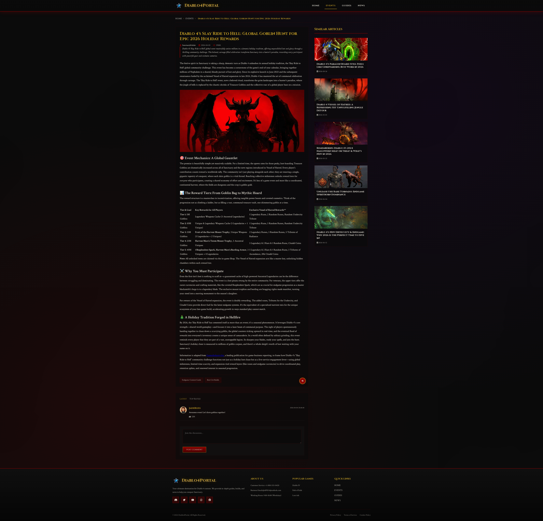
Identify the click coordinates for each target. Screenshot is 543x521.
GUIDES (346, 5)
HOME (315, 5)
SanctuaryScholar (189, 45)
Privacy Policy (335, 515)
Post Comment (194, 449)
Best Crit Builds (213, 380)
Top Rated (195, 398)
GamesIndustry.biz (215, 355)
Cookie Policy (365, 515)
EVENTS (331, 5)
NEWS (361, 5)
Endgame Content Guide (191, 380)
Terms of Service (350, 515)
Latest (183, 398)
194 (193, 417)
